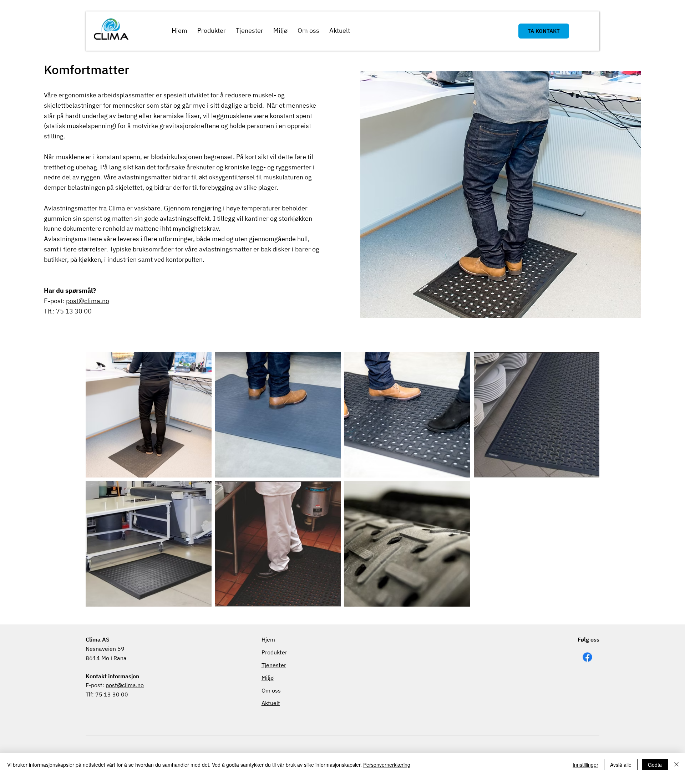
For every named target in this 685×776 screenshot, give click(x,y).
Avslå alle (620, 764)
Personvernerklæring (386, 764)
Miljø (268, 677)
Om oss (271, 690)
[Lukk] (676, 764)
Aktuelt (271, 702)
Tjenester (274, 665)
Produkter (274, 652)
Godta (655, 764)
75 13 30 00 (74, 311)
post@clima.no (87, 301)
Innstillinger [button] (585, 764)
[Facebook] (587, 657)
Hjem (268, 639)
